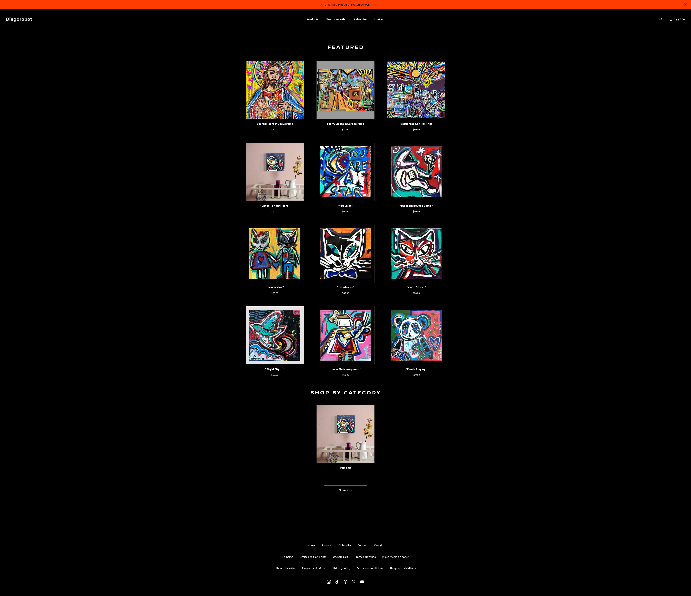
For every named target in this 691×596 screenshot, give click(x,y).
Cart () (378, 545)
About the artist (336, 19)
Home (311, 545)
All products (345, 490)
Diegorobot (19, 19)
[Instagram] (329, 581)
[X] (353, 581)
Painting (287, 557)
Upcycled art (340, 557)
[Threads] (345, 581)
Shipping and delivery (403, 568)
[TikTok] (337, 581)
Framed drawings (365, 557)
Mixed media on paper (395, 557)
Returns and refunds (314, 568)
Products (312, 19)
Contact (379, 19)
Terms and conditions (369, 568)
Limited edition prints (312, 557)
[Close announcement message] (685, 4)
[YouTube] (362, 581)
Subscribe (360, 19)
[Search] (661, 19)
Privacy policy (341, 568)
